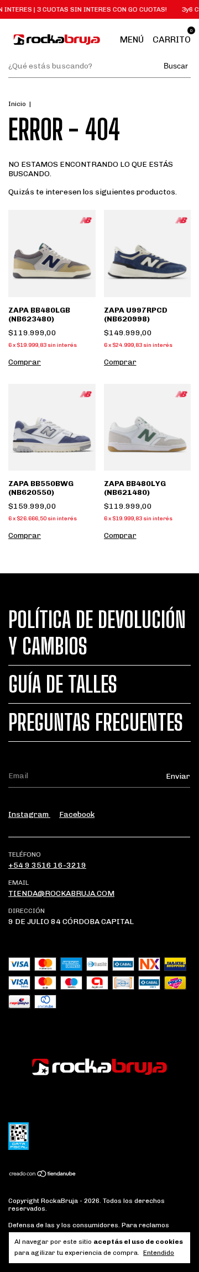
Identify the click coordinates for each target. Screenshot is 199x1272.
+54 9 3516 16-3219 (47, 865)
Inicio (17, 104)
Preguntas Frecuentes (95, 722)
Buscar (176, 65)
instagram (29, 814)
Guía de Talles (62, 684)
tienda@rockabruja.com (61, 893)
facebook (77, 814)
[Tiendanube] (42, 1175)
